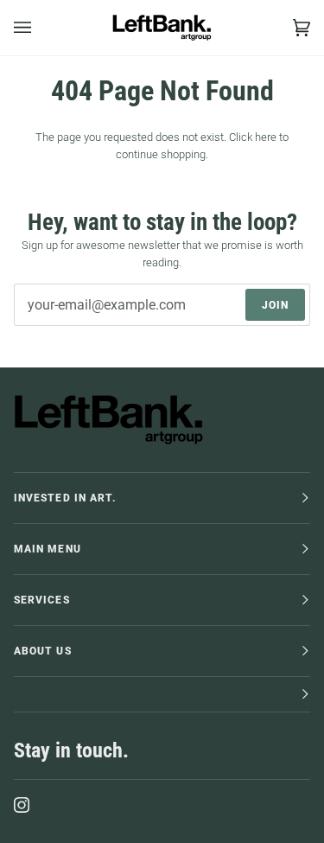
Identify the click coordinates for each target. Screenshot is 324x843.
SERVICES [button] (42, 600)
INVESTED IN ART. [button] (65, 498)
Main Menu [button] (47, 549)
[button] (162, 694)
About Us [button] (43, 651)
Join (275, 305)
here (265, 137)
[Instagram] (21, 805)
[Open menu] (40, 27)
